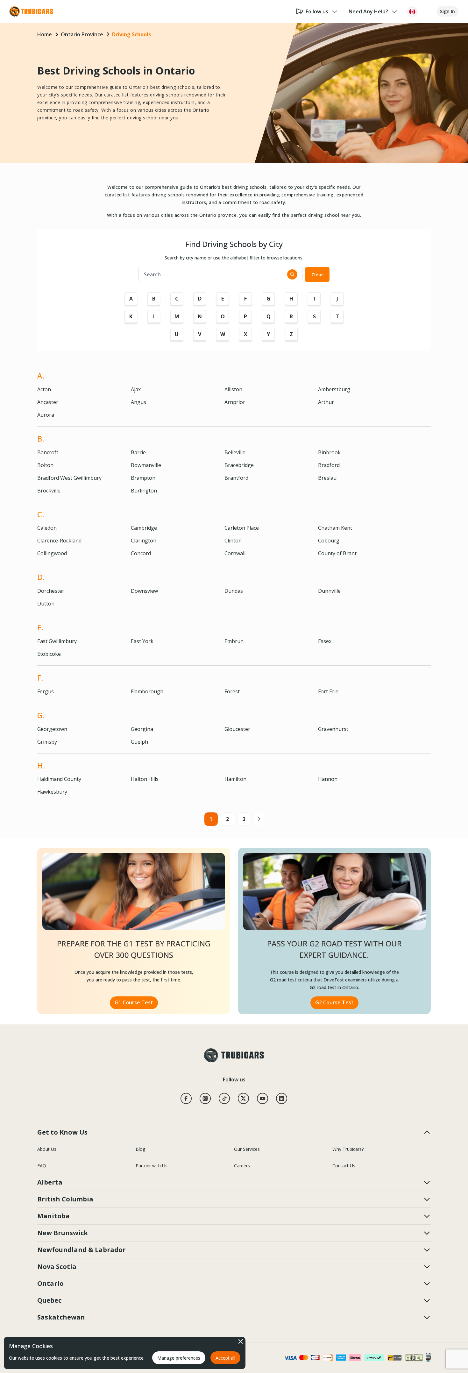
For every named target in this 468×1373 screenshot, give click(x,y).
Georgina (142, 729)
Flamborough (147, 691)
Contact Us (343, 1166)
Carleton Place (241, 527)
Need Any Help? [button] (368, 11)
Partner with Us (151, 1166)
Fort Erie (328, 691)
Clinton (233, 540)
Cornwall (234, 553)
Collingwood (52, 553)
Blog (140, 1149)
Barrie (138, 452)
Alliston (233, 389)
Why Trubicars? (348, 1149)
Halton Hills (145, 778)
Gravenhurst (333, 729)
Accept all (225, 1358)
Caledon (47, 527)
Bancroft (47, 452)
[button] (412, 11)
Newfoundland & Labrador (81, 1249)
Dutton (45, 603)
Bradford (329, 465)
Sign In (447, 11)
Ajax (136, 389)
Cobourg (328, 540)
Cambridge (144, 527)
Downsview (144, 590)
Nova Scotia (56, 1266)
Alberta (49, 1182)
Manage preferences (178, 1358)
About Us (46, 1149)
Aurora (45, 414)
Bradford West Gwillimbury (69, 477)
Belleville (234, 452)
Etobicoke (49, 653)
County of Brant (337, 553)
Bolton (45, 465)
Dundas (233, 590)
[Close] (241, 1341)
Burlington (144, 490)
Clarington (143, 540)
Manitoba (53, 1216)
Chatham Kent (335, 527)
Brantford (236, 477)
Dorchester (50, 590)
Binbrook (329, 452)
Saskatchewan (61, 1317)
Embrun (234, 641)
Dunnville (329, 590)
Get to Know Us (62, 1132)
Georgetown (52, 729)
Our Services (247, 1149)
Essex (324, 641)
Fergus (45, 691)
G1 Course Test (134, 1002)
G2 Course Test (334, 1002)
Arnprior (234, 402)
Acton (44, 389)
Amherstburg (334, 389)
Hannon (327, 778)
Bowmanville (146, 465)
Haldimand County (59, 778)
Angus (138, 402)
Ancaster (47, 402)
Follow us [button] (317, 11)
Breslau (327, 477)
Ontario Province (82, 34)
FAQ (41, 1166)
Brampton (143, 477)
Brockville (48, 490)
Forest (232, 691)
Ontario (50, 1283)
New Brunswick (62, 1232)
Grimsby (47, 741)
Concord (141, 553)
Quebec (49, 1300)
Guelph (139, 741)
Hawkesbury (52, 791)
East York (142, 641)
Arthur (326, 402)
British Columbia (65, 1199)
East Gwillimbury (57, 641)
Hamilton (235, 778)
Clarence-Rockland (59, 540)
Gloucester (237, 729)
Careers (242, 1166)
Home (44, 34)
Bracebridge (239, 465)
